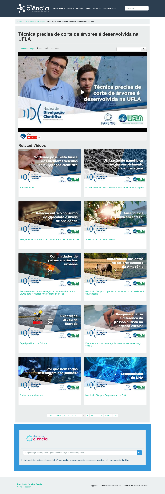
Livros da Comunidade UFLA (104, 8)
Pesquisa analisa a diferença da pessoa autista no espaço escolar (113, 344)
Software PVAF (27, 187)
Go (144, 49)
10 (92, 415)
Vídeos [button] (69, 8)
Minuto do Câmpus (28, 48)
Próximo (108, 415)
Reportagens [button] (58, 8)
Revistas (79, 8)
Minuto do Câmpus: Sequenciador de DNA (105, 395)
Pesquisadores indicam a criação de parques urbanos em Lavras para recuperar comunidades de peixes (47, 292)
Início (50, 415)
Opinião (88, 8)
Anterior (58, 415)
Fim (115, 415)
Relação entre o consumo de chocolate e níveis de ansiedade (49, 239)
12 (101, 415)
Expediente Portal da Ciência (29, 484)
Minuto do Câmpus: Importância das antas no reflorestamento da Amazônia (115, 292)
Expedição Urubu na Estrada (33, 343)
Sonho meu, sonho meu (31, 395)
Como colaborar (24, 487)
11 (96, 415)
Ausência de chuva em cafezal (100, 239)
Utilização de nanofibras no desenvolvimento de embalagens (114, 187)
